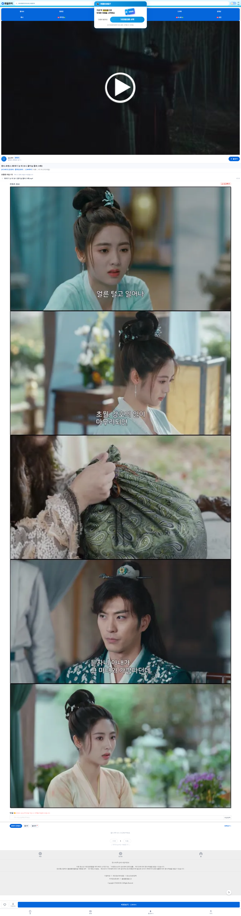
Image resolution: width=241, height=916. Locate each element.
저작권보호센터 (114, 879)
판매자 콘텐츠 (16, 826)
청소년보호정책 (131, 876)
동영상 (219, 11)
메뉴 (238, 4)
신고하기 (226, 184)
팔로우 (34, 826)
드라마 (180, 11)
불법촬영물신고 (127, 879)
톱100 (22, 11)
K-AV (179, 17)
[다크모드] (233, 3)
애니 (22, 17)
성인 (219, 17)
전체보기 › (227, 826)
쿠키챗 (61, 17)
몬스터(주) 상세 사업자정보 (120, 862)
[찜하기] (4, 904)
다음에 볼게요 (103, 20)
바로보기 (128, 905)
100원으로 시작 (127, 19)
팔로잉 (61, 11)
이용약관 (107, 876)
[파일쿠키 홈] (7, 3)
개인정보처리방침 (118, 876)
